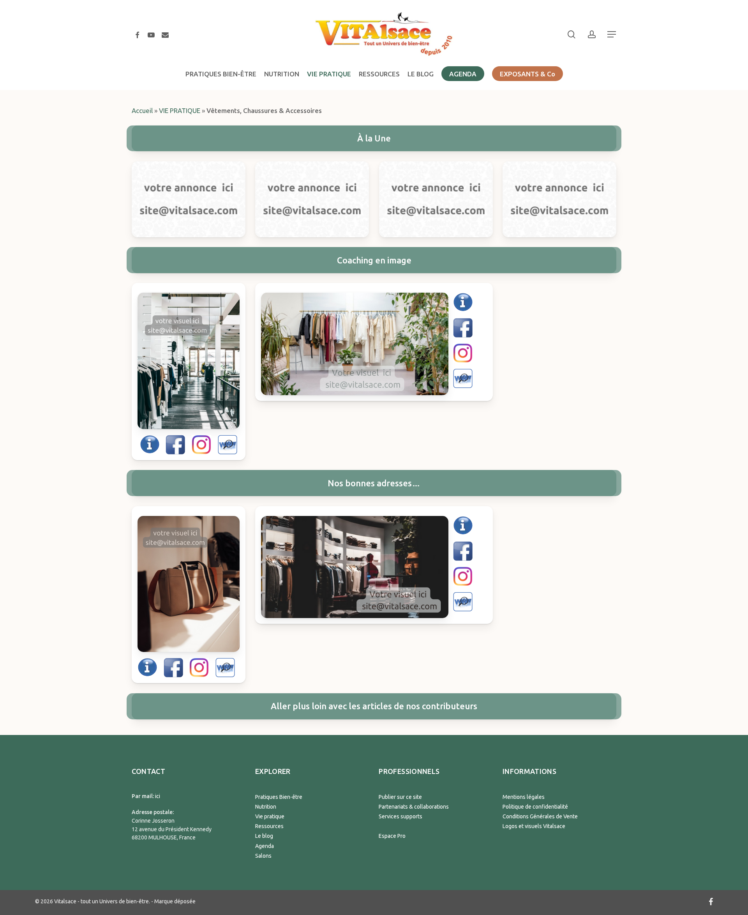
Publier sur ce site (400, 797)
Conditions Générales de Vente (540, 816)
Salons (263, 856)
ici (157, 796)
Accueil (142, 110)
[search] (571, 34)
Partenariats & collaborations (414, 807)
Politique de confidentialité (535, 807)
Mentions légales (524, 797)
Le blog (264, 836)
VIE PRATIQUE (179, 110)
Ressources (269, 826)
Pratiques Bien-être (278, 797)
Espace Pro (392, 836)
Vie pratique (269, 816)
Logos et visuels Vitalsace (534, 826)
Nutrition (265, 807)
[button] (612, 34)
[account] (591, 34)
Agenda (264, 846)
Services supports (400, 816)
